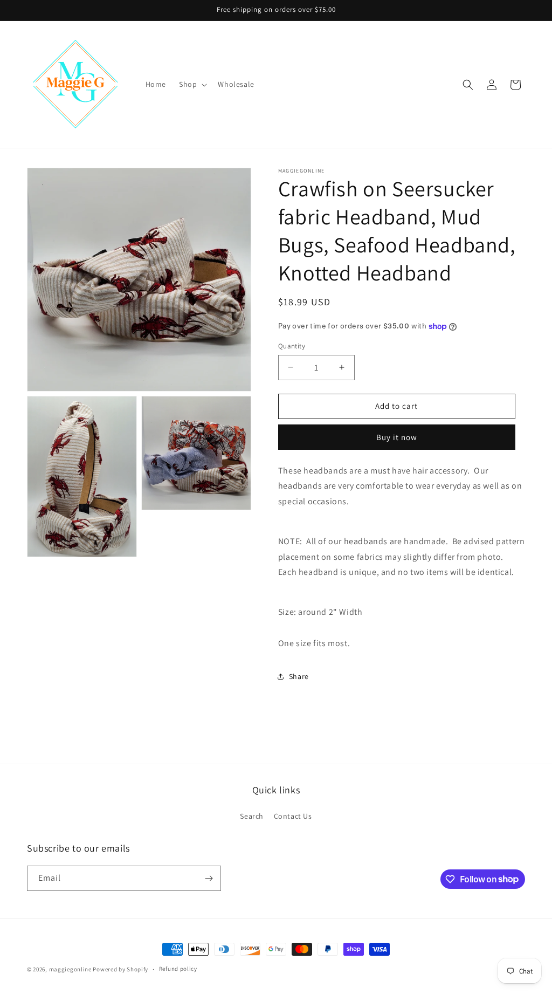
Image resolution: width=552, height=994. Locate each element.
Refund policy (178, 968)
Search (252, 816)
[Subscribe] (208, 878)
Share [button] (299, 676)
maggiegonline (70, 969)
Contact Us (293, 816)
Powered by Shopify (120, 969)
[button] (191, 84)
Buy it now (396, 437)
